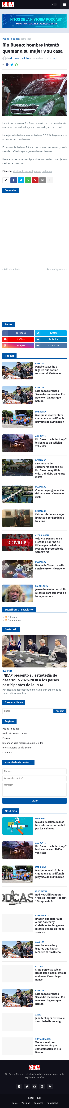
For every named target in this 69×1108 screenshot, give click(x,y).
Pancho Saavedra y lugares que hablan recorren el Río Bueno (48, 370)
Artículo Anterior (12, 269)
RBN (38, 1098)
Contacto (38, 1103)
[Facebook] (7, 64)
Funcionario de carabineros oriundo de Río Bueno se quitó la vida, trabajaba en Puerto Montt (50, 470)
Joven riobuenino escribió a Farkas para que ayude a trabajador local (50, 593)
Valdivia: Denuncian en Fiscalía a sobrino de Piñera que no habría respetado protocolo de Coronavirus (49, 545)
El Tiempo (7, 752)
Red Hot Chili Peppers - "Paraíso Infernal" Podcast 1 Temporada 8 (50, 898)
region (37, 171)
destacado (26, 39)
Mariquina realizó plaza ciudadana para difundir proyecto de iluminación (49, 418)
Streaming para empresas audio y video (22, 743)
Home (15, 1103)
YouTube (26, 1103)
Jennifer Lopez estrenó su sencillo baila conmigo (50, 1020)
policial (29, 171)
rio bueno (47, 171)
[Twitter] (11, 64)
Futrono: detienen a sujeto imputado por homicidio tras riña (50, 518)
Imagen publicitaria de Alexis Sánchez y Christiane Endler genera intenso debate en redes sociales (49, 925)
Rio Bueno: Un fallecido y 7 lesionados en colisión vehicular (50, 443)
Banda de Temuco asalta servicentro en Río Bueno (50, 567)
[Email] (42, 180)
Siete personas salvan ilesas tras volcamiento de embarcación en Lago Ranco (50, 974)
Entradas (12, 617)
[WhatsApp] (16, 64)
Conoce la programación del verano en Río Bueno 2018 (49, 493)
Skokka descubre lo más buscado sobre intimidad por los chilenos (50, 825)
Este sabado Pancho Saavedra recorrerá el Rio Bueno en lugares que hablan (50, 395)
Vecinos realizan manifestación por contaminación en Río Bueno (48, 1047)
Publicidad (52, 1103)
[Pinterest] (35, 180)
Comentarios (14, 620)
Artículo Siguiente (56, 269)
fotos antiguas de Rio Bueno (16, 747)
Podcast (6, 738)
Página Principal (10, 39)
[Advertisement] (26, 296)
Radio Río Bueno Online (14, 733)
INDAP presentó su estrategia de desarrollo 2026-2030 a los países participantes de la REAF (30, 680)
